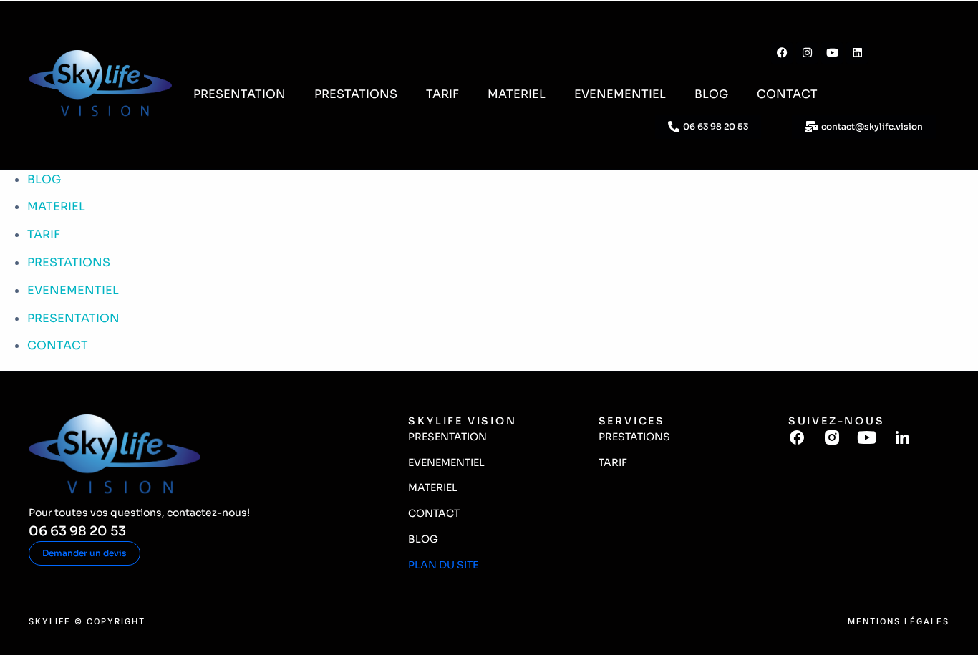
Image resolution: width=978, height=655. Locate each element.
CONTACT (787, 94)
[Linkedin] (857, 53)
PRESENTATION (239, 94)
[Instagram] (807, 53)
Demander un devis (84, 553)
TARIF (442, 94)
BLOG (711, 94)
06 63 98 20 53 (77, 531)
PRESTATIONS (355, 94)
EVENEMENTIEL (620, 94)
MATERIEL (517, 94)
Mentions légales (898, 621)
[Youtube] (832, 53)
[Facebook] (782, 53)
